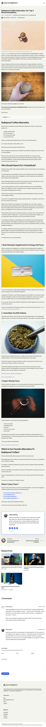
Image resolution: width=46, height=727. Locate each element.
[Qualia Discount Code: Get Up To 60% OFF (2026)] (11, 559)
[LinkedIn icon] (12, 528)
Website (32, 653)
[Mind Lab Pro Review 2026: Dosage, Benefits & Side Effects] (34, 559)
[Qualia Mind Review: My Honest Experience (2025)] (11, 579)
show (9, 117)
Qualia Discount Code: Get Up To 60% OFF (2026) (11, 567)
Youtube (5, 717)
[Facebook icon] (10, 528)
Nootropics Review (21, 17)
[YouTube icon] (17, 528)
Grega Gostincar (9, 629)
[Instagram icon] (15, 528)
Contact (5, 703)
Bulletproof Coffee (5, 53)
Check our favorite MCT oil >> (8, 377)
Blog (4, 698)
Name (2, 653)
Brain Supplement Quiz (8, 699)
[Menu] (44, 3)
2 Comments (11, 589)
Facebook (5, 712)
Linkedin (5, 716)
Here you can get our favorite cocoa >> (10, 445)
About (4, 701)
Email (17, 653)
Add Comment (4, 659)
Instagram (5, 714)
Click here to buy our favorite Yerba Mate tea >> (12, 373)
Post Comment (5, 673)
